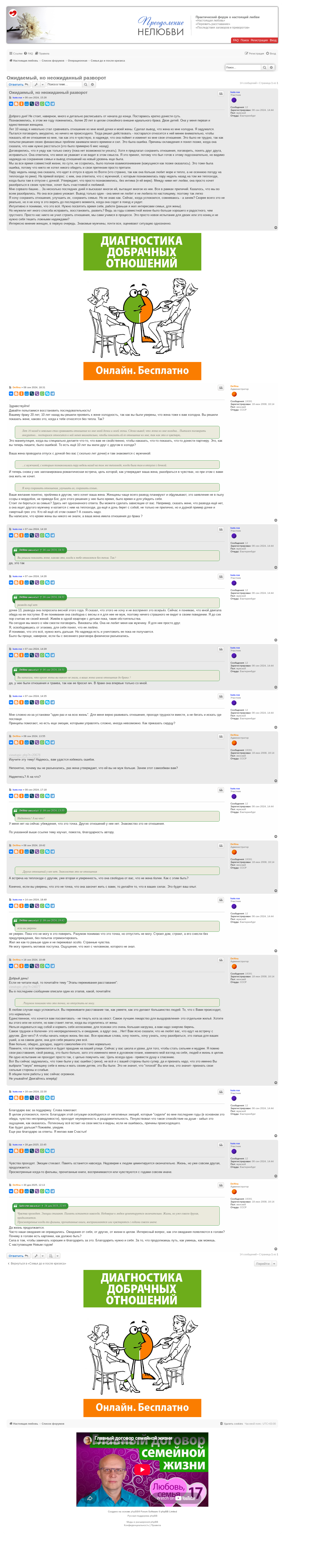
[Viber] (37, 104)
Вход (273, 40)
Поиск (245, 40)
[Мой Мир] (27, 104)
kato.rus (235, 92)
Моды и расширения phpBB (142, 1522)
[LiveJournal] (32, 104)
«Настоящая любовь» (210, 20)
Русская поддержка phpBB (142, 1515)
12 (246, 107)
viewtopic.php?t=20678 (24, 755)
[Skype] (47, 104)
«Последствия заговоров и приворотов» (223, 27)
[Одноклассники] (21, 104)
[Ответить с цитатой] (221, 93)
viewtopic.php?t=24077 (24, 987)
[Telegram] (52, 104)
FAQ (236, 40)
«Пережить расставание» (213, 24)
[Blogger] (16, 104)
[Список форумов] (31, 25)
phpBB (134, 1511)
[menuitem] (28, 53)
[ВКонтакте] (11, 104)
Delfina (235, 386)
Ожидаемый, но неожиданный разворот (56, 77)
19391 (248, 401)
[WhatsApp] (42, 104)
